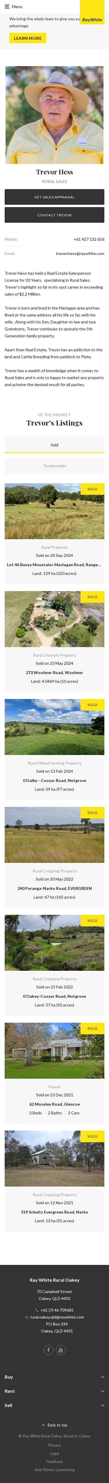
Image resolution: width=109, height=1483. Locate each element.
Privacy (54, 1445)
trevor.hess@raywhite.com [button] (80, 253)
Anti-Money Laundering (54, 1469)
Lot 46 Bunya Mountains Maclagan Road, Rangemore (57, 564)
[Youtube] (61, 1350)
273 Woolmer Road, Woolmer (54, 672)
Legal (54, 1453)
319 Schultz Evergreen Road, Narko (54, 1211)
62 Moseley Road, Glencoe (54, 1104)
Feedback (54, 1461)
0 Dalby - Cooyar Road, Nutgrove (54, 780)
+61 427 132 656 (89, 239)
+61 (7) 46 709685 (57, 1310)
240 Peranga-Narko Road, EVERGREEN (54, 888)
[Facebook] (48, 1350)
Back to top (57, 1425)
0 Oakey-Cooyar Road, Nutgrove (54, 996)
